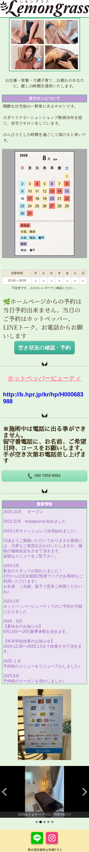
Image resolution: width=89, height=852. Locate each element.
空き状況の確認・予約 (44, 347)
